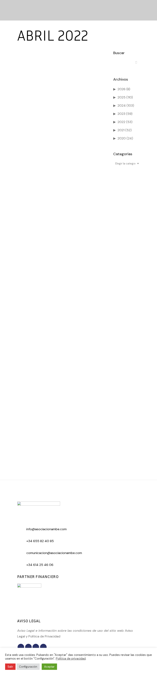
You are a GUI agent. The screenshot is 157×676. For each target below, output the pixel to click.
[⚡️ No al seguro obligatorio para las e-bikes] (61, 409)
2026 (122, 89)
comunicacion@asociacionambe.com (54, 553)
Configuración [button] (28, 666)
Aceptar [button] (49, 666)
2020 (122, 138)
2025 (122, 97)
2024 (122, 105)
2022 (121, 122)
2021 (121, 130)
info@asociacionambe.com (46, 529)
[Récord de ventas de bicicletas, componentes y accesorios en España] (61, 304)
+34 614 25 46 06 (39, 565)
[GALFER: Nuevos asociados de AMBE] (61, 71)
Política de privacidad (71, 658)
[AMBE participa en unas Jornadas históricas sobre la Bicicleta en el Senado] (61, 179)
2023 (121, 114)
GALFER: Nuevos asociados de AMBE (51, 94)
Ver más (30, 127)
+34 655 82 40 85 (40, 541)
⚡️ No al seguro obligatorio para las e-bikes (57, 428)
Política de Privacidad (44, 636)
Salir (10, 666)
